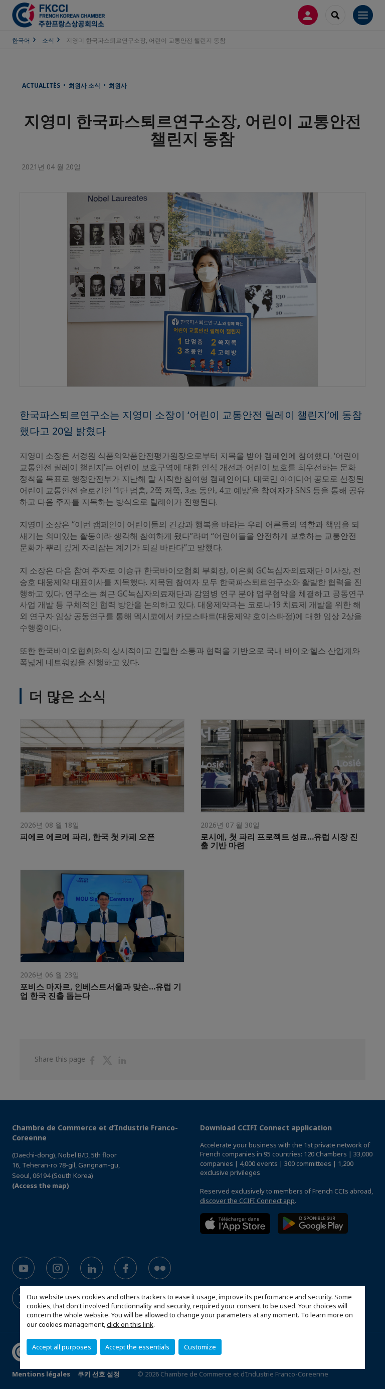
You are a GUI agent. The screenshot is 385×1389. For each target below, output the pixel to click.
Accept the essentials (137, 1346)
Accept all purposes (61, 1346)
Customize (200, 1346)
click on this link (130, 1324)
